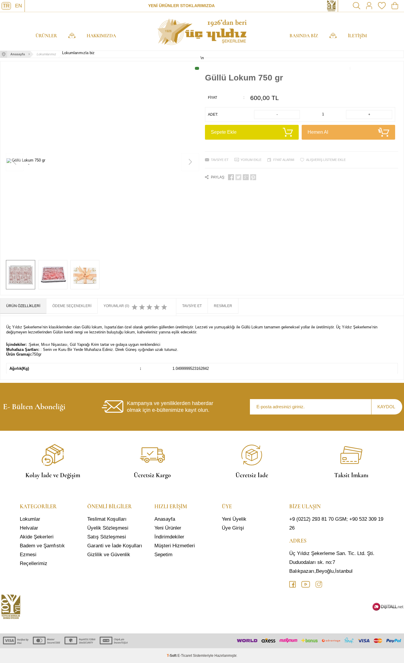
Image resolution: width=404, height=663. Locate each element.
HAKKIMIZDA (101, 36)
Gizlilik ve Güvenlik (108, 554)
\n (202, 31)
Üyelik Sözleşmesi (107, 528)
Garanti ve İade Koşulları (114, 546)
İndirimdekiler (169, 537)
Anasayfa (164, 519)
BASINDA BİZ (304, 36)
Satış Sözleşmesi (106, 537)
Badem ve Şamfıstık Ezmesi (42, 550)
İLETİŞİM (357, 36)
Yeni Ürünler (167, 528)
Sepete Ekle (224, 132)
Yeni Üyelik (234, 519)
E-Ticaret (184, 656)
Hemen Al (318, 132)
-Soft (172, 656)
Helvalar (29, 528)
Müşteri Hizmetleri (174, 546)
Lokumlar (30, 519)
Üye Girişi (233, 528)
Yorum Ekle (250, 160)
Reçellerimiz (33, 563)
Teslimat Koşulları (107, 519)
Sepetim (163, 554)
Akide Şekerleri (37, 537)
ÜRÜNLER (46, 36)
